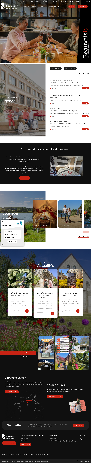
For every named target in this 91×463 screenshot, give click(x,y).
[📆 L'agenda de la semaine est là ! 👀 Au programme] (63, 344)
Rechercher (83, 6)
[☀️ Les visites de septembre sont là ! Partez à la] (46, 344)
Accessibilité (20, 461)
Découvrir (26, 6)
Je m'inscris (78, 425)
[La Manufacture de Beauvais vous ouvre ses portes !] (63, 361)
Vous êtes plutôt (34, 454)
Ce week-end (56, 68)
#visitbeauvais (28, 353)
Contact (70, 1)
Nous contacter (9, 443)
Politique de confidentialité (41, 461)
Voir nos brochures (55, 396)
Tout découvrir (83, 73)
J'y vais (85, 88)
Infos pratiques (44, 454)
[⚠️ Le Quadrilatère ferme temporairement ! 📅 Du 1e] (80, 344)
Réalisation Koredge (84, 461)
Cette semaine (70, 68)
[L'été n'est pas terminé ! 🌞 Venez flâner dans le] (80, 361)
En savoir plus (24, 178)
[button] (48, 166)
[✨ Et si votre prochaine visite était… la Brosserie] (46, 361)
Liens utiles (5, 461)
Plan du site (12, 461)
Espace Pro (62, 1)
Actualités (53, 1)
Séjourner (18, 454)
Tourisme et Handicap (34, 1)
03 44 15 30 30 (25, 444)
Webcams (45, 1)
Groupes (23, 1)
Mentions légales (28, 461)
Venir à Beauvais (11, 391)
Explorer (11, 454)
